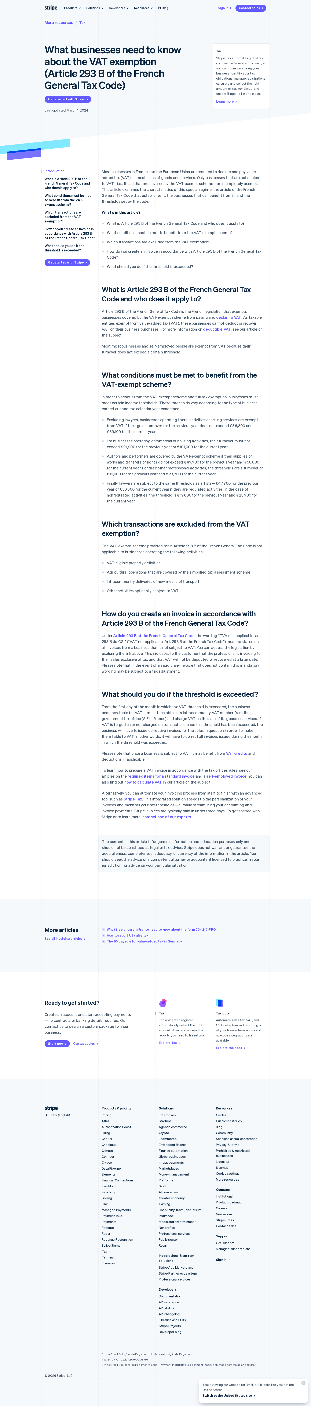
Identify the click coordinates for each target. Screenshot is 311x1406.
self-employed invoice (226, 776)
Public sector (168, 1239)
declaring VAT (228, 317)
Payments (109, 1222)
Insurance (166, 1216)
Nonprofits (167, 1227)
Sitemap (222, 1167)
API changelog (169, 1314)
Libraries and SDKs (172, 1320)
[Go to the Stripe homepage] (49, 1108)
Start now (55, 1043)
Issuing (107, 1198)
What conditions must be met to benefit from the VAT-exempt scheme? (68, 200)
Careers (222, 1208)
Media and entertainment (177, 1222)
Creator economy (172, 1198)
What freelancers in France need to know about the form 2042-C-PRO (161, 929)
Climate (107, 1150)
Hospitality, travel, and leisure (180, 1210)
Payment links (112, 1216)
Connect (108, 1156)
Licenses (222, 1161)
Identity (107, 1186)
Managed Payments (116, 1210)
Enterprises (167, 1115)
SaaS (162, 1186)
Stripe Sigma (111, 1245)
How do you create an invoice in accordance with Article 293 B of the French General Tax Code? (70, 233)
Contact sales (249, 8)
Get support (225, 1243)
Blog (219, 1127)
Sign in (223, 8)
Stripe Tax (133, 798)
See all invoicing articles (64, 938)
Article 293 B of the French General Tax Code (154, 635)
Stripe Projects (170, 1326)
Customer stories (229, 1121)
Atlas (105, 1121)
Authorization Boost (116, 1127)
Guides (221, 1115)
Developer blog (170, 1332)
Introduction (55, 171)
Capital (107, 1139)
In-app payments (171, 1162)
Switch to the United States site (227, 1395)
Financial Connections (117, 1180)
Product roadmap (229, 1202)
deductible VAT (217, 329)
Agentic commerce (173, 1127)
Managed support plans (233, 1249)
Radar (106, 1233)
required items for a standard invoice (161, 776)
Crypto (107, 1162)
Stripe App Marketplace (176, 1267)
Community (224, 1133)
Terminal (108, 1257)
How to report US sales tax (127, 935)
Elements (109, 1174)
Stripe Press (225, 1220)
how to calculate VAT (143, 782)
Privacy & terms (227, 1144)
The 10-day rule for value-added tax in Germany (144, 941)
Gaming (164, 1204)
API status (166, 1308)
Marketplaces (169, 1168)
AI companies (169, 1192)
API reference (169, 1302)
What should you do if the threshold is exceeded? (64, 247)
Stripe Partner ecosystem (178, 1273)
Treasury (108, 1263)
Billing (106, 1133)
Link (105, 1204)
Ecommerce (168, 1139)
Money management (174, 1174)
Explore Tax (168, 1042)
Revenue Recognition (117, 1239)
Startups (165, 1121)
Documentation (170, 1296)
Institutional (224, 1196)
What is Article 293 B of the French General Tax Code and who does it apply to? (67, 183)
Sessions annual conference (236, 1139)
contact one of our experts (166, 816)
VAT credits (236, 753)
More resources (59, 22)
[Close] (303, 1384)
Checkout (109, 1144)
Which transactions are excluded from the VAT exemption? (63, 216)
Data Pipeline (111, 1168)
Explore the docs (229, 1048)
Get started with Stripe (66, 99)
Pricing (163, 8)
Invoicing (108, 1192)
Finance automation (173, 1150)
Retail (163, 1245)
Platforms (166, 1180)
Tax (82, 22)
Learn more (225, 101)
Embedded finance (173, 1144)
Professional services (175, 1233)
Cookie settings (227, 1173)
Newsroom (224, 1214)
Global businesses (172, 1156)
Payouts (108, 1227)
